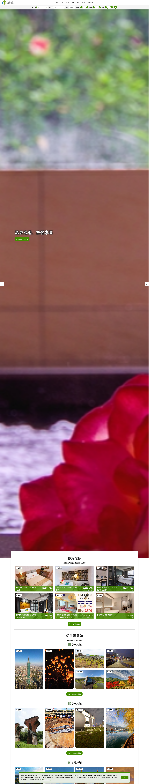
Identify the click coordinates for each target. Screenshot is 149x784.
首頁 (57, 3)
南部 (73, 3)
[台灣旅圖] (8, 2)
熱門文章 (90, 3)
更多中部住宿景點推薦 (75, 753)
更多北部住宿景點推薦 (75, 694)
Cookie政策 (46, 780)
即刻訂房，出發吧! (23, 239)
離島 (83, 3)
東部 (78, 3)
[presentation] (2, 284)
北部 (62, 3)
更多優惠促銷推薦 (75, 624)
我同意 (125, 777)
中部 (67, 3)
